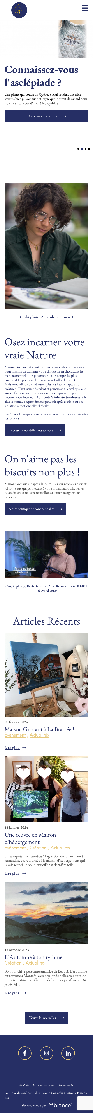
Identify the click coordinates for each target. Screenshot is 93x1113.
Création (38, 847)
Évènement (15, 735)
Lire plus (12, 747)
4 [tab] (89, 149)
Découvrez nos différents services (31, 430)
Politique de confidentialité (23, 1093)
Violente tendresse (65, 397)
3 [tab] (85, 149)
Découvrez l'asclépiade (42, 116)
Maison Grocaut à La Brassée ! (39, 729)
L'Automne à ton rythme (34, 957)
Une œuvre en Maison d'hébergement (30, 838)
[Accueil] (19, 10)
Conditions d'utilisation (59, 1093)
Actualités (39, 735)
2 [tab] (82, 149)
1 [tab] (78, 149)
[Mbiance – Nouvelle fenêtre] (60, 1105)
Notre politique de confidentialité (31, 508)
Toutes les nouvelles (42, 1017)
